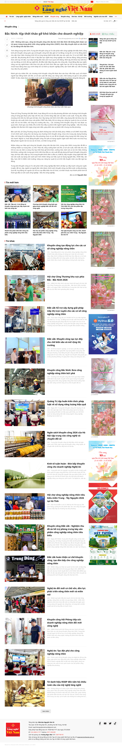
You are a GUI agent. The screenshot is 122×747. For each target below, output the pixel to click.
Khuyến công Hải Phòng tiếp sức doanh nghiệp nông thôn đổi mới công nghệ (64, 622)
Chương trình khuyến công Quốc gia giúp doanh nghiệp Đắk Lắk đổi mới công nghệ (45, 206)
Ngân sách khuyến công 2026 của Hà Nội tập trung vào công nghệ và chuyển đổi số (66, 435)
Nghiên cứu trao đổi (100, 16)
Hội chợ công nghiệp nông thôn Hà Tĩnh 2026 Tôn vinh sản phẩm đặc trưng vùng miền (72, 206)
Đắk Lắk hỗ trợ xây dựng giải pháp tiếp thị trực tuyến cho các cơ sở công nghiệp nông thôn (67, 310)
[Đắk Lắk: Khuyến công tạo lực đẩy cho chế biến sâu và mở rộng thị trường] (25, 350)
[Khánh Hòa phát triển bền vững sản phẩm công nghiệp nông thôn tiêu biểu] (17, 220)
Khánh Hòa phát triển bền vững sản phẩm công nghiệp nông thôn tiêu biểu (16, 233)
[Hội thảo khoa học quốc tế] (93, 96)
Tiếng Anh (92, 1)
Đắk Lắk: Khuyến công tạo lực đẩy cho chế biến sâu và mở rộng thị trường (65, 342)
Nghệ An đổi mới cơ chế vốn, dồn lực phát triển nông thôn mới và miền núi (66, 591)
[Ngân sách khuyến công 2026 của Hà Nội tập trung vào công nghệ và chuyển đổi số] (25, 444)
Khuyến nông (65, 16)
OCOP (47, 16)
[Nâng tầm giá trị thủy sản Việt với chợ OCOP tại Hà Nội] (93, 42)
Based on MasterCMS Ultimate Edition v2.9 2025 (20, 745)
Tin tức (11, 16)
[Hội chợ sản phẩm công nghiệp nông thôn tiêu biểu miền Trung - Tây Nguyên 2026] (46, 220)
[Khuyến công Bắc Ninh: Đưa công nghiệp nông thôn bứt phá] (25, 382)
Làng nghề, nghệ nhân (23, 16)
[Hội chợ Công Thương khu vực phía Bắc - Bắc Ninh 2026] (25, 288)
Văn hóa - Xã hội (77, 16)
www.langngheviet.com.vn (85, 737)
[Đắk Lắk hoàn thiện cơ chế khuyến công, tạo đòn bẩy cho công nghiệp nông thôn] (25, 569)
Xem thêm (46, 711)
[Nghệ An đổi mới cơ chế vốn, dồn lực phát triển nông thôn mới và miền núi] (25, 600)
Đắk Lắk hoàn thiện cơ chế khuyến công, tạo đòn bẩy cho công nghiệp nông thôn (65, 560)
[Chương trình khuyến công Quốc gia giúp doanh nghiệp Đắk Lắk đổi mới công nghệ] (46, 193)
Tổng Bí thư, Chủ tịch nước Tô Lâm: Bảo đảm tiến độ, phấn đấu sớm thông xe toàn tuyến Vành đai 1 (108, 68)
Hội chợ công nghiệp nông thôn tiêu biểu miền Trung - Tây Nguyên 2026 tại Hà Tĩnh (66, 497)
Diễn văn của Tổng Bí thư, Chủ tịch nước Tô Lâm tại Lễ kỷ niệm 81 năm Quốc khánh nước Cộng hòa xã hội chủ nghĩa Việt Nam (108, 82)
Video (111, 16)
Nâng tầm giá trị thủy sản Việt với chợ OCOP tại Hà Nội (43, 21)
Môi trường (88, 16)
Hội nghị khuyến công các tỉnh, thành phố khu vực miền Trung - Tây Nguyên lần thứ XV (73, 233)
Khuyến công (54, 16)
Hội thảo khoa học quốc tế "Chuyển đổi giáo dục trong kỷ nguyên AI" (108, 94)
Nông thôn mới (38, 16)
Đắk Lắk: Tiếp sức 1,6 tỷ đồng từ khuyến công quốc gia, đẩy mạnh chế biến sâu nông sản (17, 206)
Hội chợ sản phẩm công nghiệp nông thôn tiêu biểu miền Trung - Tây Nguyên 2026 (45, 233)
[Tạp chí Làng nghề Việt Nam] (13, 729)
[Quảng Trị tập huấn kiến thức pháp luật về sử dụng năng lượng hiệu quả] (25, 413)
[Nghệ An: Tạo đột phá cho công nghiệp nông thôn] (25, 662)
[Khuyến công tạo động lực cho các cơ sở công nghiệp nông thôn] (25, 257)
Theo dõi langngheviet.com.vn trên (68, 38)
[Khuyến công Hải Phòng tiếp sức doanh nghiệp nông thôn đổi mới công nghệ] (25, 631)
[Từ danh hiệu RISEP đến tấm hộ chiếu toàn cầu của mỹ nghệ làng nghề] (25, 693)
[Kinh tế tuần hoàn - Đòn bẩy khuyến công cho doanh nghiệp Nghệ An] (25, 475)
